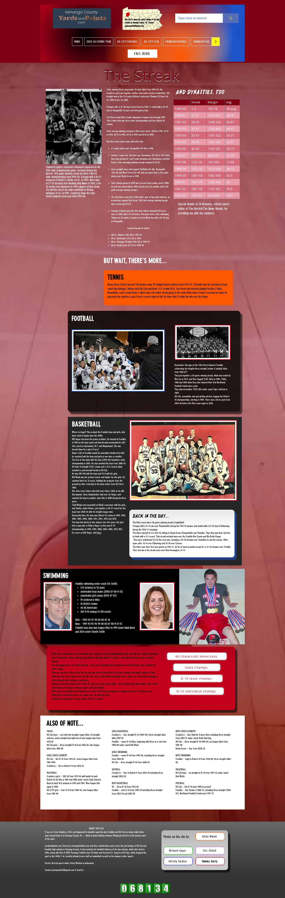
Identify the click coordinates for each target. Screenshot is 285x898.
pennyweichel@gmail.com (134, 26)
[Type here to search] (230, 18)
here (99, 532)
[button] (98, 41)
